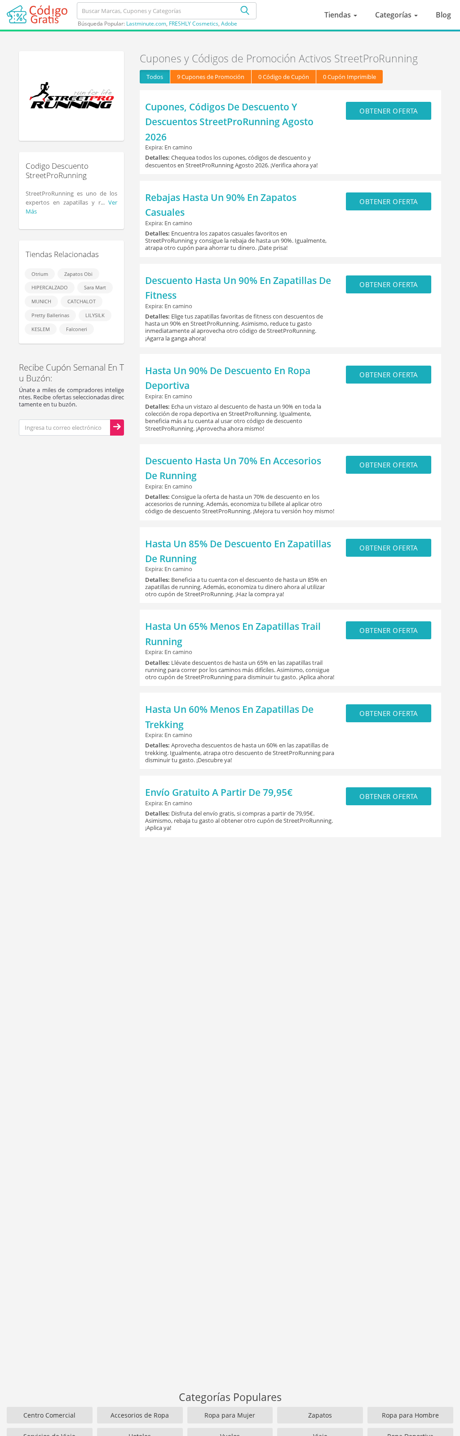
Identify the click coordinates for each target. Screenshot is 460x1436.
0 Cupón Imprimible (349, 77)
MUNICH (41, 301)
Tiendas (338, 15)
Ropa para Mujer (229, 1415)
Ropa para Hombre (410, 1415)
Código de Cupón (283, 77)
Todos (154, 77)
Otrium (39, 274)
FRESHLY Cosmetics (193, 23)
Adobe (229, 23)
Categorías (394, 15)
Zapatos (320, 1415)
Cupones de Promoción (210, 77)
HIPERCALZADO (49, 287)
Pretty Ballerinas (50, 315)
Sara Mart (95, 287)
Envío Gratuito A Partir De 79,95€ (218, 792)
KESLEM (40, 329)
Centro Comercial (49, 1415)
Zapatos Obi (78, 274)
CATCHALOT (81, 301)
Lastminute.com (146, 23)
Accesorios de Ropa (140, 1415)
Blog (443, 15)
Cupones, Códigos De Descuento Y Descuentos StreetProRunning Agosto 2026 (229, 121)
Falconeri (76, 329)
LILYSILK (95, 315)
